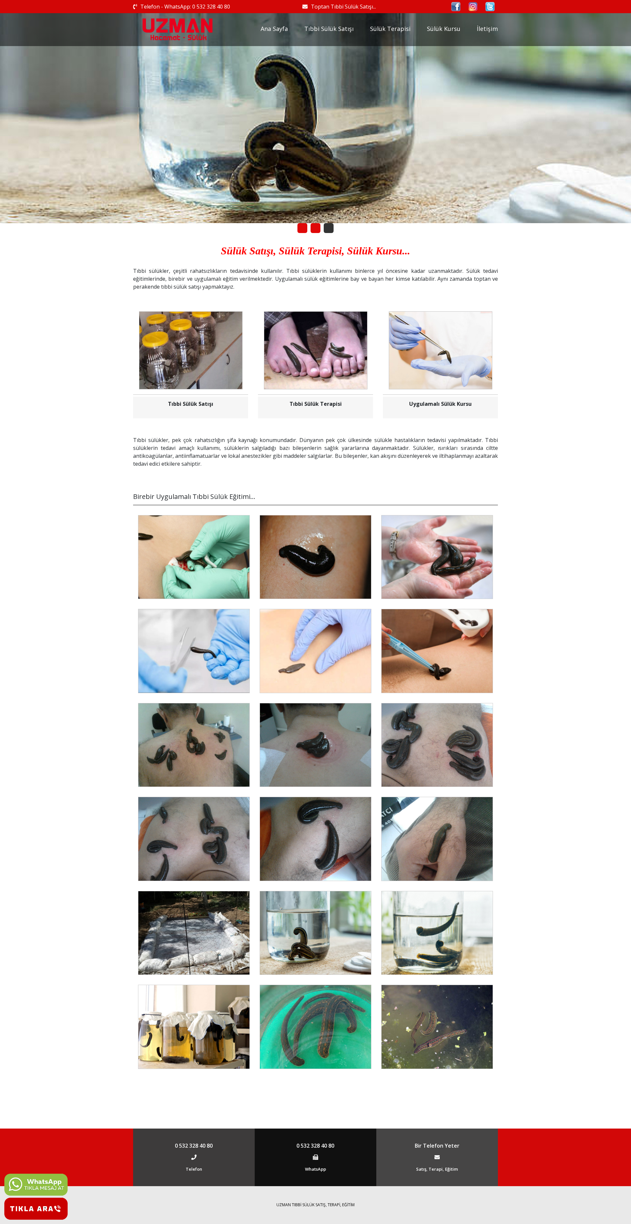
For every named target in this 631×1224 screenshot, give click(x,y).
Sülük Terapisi (390, 29)
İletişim (487, 29)
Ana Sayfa (274, 29)
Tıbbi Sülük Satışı (329, 29)
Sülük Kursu (443, 29)
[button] (302, 228)
